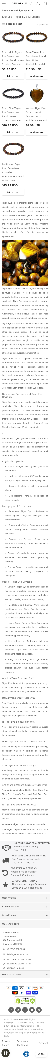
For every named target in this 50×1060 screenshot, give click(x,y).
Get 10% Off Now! (12, 974)
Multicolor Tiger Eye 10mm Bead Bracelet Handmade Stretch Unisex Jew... (13, 172)
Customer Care (10, 906)
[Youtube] (32, 1010)
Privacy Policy (6, 1043)
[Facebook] (25, 1010)
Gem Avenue (9, 898)
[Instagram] (11, 1010)
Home (5, 10)
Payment (43, 1043)
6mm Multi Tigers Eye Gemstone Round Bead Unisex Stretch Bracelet (13, 58)
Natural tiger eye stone (22, 10)
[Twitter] (18, 1010)
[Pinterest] (39, 1010)
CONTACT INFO (10, 924)
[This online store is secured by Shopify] (25, 1001)
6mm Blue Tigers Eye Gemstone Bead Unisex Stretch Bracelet (12, 114)
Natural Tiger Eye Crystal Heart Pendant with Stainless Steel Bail (36, 114)
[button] (3, 3)
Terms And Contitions (22, 1043)
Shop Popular (9, 915)
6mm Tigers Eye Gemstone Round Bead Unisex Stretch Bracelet (36, 58)
